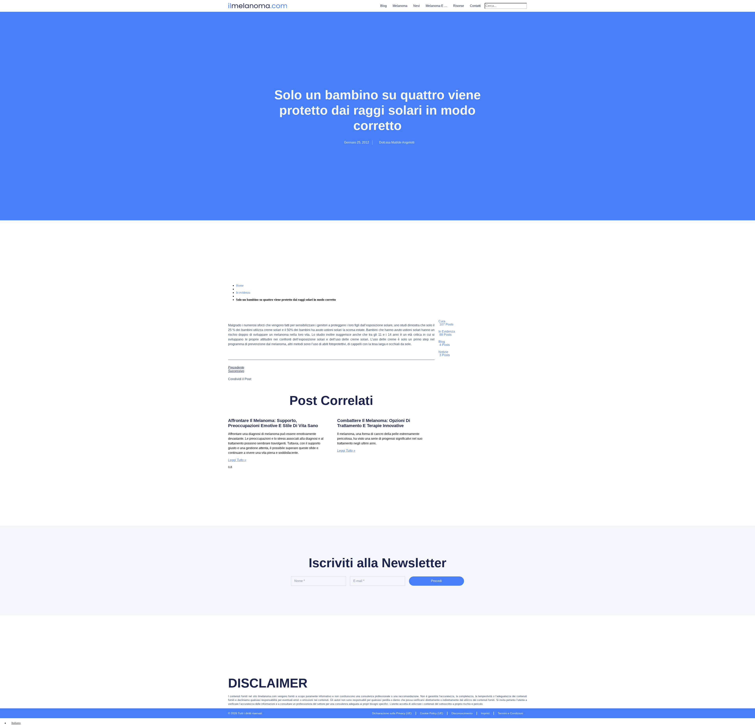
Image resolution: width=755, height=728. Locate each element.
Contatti (475, 5)
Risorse (458, 5)
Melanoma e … (436, 5)
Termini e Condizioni (510, 713)
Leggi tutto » (237, 460)
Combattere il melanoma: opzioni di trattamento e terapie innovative (373, 423)
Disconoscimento (462, 713)
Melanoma (400, 5)
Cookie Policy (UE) (431, 713)
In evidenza (243, 292)
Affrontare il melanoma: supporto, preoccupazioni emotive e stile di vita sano (273, 423)
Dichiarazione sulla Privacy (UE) (392, 713)
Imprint (485, 713)
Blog (383, 5)
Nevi (416, 5)
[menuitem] (14, 723)
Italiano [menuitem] (16, 723)
